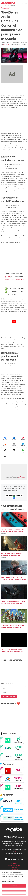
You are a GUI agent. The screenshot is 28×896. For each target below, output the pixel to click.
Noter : (3, 683)
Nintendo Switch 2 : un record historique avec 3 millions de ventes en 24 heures (12, 530)
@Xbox (7, 277)
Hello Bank (14, 863)
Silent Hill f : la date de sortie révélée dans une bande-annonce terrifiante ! (12, 650)
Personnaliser (14, 889)
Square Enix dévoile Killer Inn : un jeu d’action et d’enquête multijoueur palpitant (13, 578)
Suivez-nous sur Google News (14, 495)
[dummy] (12, 83)
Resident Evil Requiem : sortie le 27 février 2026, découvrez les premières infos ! (13, 602)
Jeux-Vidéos (5, 8)
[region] (14, 883)
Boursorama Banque (14, 865)
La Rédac (21, 477)
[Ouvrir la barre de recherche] (22, 3)
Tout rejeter (14, 892)
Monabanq (14, 867)
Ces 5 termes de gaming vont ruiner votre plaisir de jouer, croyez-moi (11, 554)
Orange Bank (14, 869)
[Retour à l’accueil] (8, 3)
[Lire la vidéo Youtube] (14, 321)
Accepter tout (14, 885)
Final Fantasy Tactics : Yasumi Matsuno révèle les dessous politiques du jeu (12, 626)
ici (16, 851)
